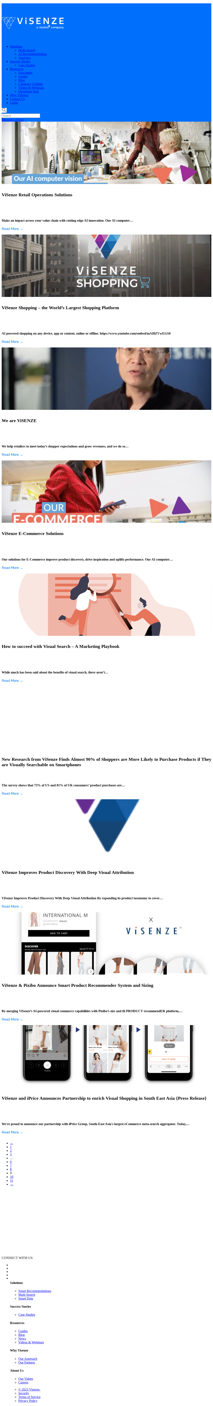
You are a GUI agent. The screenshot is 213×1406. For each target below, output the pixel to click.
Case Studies (26, 65)
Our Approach (27, 1358)
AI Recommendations (32, 54)
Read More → (12, 229)
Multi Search (26, 50)
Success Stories (20, 61)
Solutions (16, 46)
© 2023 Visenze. (29, 1389)
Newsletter (25, 72)
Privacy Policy (27, 1400)
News (22, 1338)
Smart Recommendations (34, 1291)
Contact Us (17, 99)
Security (23, 1393)
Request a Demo (13, 119)
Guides (23, 76)
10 (11, 1177)
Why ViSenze (19, 95)
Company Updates (30, 84)
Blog (21, 80)
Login (14, 102)
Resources (17, 69)
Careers (23, 1382)
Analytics (24, 57)
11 (11, 1180)
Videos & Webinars (31, 87)
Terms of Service (29, 1397)
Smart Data (25, 1298)
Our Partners (26, 1362)
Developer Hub (28, 91)
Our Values (25, 1378)
